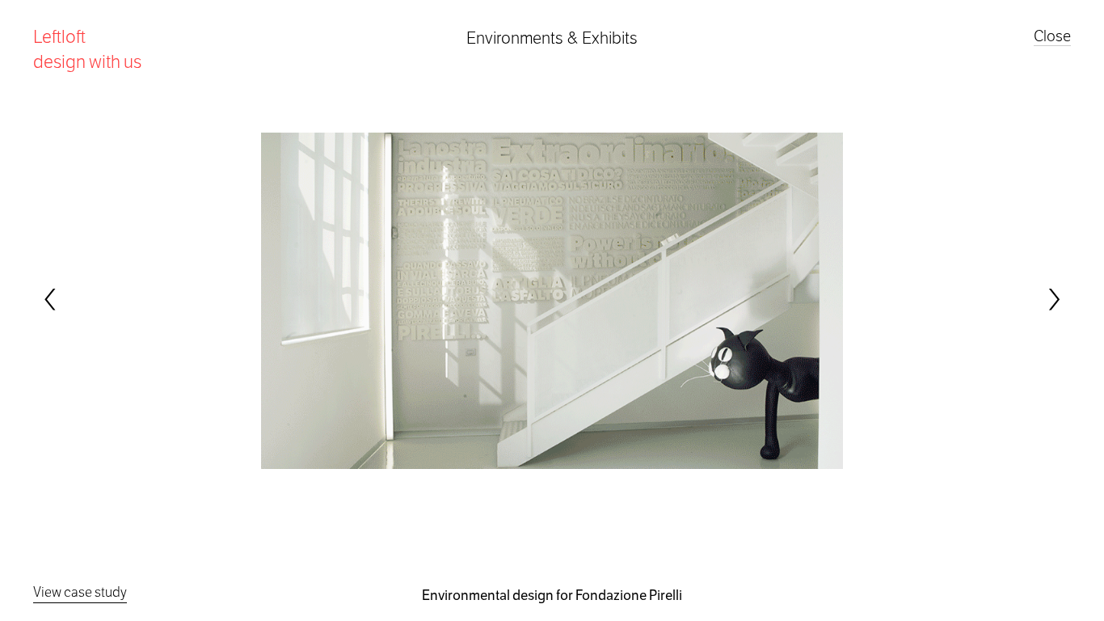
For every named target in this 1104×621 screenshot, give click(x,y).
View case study (80, 592)
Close (1052, 36)
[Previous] (51, 300)
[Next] (1053, 300)
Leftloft (87, 49)
